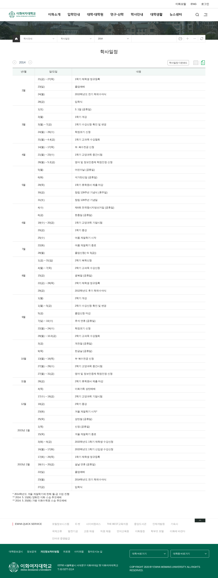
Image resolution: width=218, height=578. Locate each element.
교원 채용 (89, 531)
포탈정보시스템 (60, 524)
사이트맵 (79, 551)
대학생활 (156, 14)
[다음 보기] (30, 62)
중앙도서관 (140, 524)
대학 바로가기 (139, 553)
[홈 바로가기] (16, 38)
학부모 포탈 (157, 531)
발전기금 (73, 531)
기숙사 (174, 524)
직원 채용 (105, 531)
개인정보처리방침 (49, 551)
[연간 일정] (203, 62)
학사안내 (137, 14)
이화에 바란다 (177, 531)
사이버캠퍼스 (93, 524)
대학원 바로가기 (181, 553)
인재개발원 (158, 524)
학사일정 (65, 38)
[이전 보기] (14, 62)
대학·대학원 (95, 14)
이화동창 (140, 531)
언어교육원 (123, 531)
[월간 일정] (195, 62)
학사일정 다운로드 (178, 62)
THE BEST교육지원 (117, 524)
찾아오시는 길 (95, 551)
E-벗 (77, 524)
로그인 (205, 4)
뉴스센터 (176, 14)
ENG (193, 4)
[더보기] (200, 520)
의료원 (66, 551)
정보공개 (31, 551)
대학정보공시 (16, 551)
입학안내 (73, 14)
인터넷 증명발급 (61, 538)
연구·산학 (117, 14)
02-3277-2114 (67, 569)
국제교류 (57, 531)
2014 (100, 38)
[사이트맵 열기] (205, 14)
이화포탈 (180, 4)
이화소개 (54, 14)
